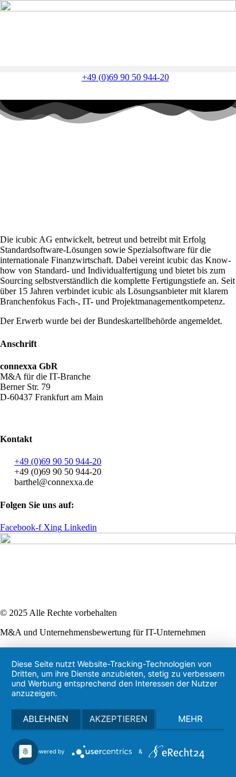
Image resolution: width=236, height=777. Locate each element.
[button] (118, 69)
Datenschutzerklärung (65, 416)
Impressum (131, 416)
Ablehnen (45, 718)
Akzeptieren (118, 718)
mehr (190, 718)
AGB (10, 416)
